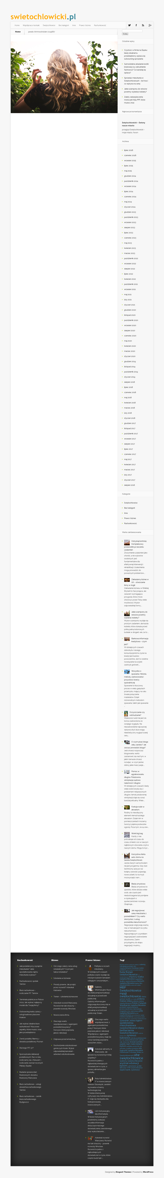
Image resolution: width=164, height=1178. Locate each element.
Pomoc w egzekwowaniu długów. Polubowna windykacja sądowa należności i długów (134, 777)
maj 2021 (128, 294)
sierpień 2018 (129, 382)
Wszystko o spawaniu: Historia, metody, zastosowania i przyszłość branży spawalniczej (135, 677)
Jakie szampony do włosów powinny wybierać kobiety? (135, 615)
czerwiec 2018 (130, 392)
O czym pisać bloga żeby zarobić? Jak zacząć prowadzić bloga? (136, 745)
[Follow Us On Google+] (149, 25)
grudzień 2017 (130, 423)
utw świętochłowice (131, 1056)
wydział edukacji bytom (129, 1064)
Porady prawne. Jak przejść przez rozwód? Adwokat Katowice (65, 987)
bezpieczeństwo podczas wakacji (129, 964)
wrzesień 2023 (130, 222)
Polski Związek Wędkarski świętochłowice (133, 1004)
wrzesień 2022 (130, 264)
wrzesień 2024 (130, 186)
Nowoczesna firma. (61, 1015)
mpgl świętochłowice (130, 995)
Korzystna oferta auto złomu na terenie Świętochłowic (134, 857)
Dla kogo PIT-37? (26, 1048)
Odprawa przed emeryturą (64, 1039)
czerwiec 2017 (130, 454)
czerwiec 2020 (130, 336)
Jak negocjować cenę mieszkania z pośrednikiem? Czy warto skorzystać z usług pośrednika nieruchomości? (135, 916)
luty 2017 (128, 475)
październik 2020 (131, 320)
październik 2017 (131, 434)
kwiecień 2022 (130, 279)
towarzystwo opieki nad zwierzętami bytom (131, 1044)
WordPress (148, 1172)
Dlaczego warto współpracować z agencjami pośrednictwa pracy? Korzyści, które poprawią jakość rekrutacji (65, 1027)
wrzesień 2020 (130, 325)
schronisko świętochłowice (138, 1018)
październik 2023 (131, 217)
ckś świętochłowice (128, 967)
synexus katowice (128, 1036)
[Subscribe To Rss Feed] (143, 25)
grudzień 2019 (130, 361)
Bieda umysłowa (138, 884)
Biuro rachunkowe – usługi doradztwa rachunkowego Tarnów (30, 1087)
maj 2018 (128, 397)
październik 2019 (131, 372)
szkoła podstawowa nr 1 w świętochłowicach (133, 1039)
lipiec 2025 (128, 166)
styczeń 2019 (129, 377)
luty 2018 (128, 413)
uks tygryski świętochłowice (131, 1049)
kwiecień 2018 (130, 403)
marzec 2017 (129, 470)
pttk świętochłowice (131, 1012)
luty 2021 (128, 300)
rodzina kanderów (126, 1017)
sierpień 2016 (129, 485)
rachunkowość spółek (138, 1015)
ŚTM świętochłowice (134, 1068)
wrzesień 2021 (130, 289)
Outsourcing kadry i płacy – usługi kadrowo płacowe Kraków (30, 1015)
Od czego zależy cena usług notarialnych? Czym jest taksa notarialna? (65, 969)
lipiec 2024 (128, 191)
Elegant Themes (123, 1172)
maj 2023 (128, 243)
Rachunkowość (100, 25)
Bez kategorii (64, 25)
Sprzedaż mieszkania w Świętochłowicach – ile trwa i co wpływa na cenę (136, 81)
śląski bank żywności (130, 1069)
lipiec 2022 (128, 274)
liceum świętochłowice (132, 982)
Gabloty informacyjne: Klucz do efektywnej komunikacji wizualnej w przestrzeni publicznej (99, 993)
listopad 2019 (129, 367)
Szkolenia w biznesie (62, 978)
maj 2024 (128, 202)
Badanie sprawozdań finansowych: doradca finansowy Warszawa (28, 1075)
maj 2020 (128, 341)
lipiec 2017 (128, 449)
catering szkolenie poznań (132, 965)
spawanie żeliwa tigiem (131, 1020)
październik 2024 (131, 181)
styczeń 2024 (129, 207)
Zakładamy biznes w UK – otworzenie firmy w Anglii (136, 582)
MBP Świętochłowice (130, 989)
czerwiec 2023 (130, 238)
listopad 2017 (129, 428)
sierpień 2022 (129, 269)
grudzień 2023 (130, 212)
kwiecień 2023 (130, 248)
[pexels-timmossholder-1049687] (64, 112)
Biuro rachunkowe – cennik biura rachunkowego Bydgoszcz (30, 1099)
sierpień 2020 (129, 330)
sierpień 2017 (129, 444)
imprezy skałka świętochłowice (132, 978)
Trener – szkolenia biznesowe (66, 997)
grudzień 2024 (130, 176)
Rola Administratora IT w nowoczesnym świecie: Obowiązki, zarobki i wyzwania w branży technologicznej (99, 1084)
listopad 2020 (130, 315)
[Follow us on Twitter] (129, 25)
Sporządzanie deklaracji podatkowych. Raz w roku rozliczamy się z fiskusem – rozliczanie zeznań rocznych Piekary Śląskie (31, 1060)
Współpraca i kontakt (31, 25)
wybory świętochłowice (131, 1061)
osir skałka (134, 999)
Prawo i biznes (85, 25)
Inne (74, 25)
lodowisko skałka (136, 985)
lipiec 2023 (128, 233)
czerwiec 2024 (130, 197)
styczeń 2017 (129, 480)
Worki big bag (137, 833)
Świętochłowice (49, 25)
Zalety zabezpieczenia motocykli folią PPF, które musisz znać (134, 100)
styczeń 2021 (129, 305)
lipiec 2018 (128, 387)
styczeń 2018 (129, 418)
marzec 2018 (129, 408)
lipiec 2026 (128, 150)
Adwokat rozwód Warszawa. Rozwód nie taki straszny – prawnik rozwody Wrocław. (65, 1006)
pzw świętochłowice (129, 1014)
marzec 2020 (129, 351)
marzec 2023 (129, 253)
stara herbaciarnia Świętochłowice (132, 1030)
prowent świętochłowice (129, 1007)
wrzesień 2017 (130, 439)
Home (17, 25)
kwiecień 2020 (130, 346)
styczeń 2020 (129, 356)
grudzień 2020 (130, 310)
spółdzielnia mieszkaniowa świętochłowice (129, 1025)
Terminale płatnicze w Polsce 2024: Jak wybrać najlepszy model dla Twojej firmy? (31, 1002)
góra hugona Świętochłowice (134, 970)
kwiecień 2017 (130, 464)
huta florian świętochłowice (129, 973)
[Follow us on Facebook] (136, 25)
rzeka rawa (127, 1018)
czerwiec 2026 (130, 155)
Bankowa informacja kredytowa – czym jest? (136, 641)
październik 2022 (131, 258)
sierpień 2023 (129, 227)
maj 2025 (128, 171)
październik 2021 (131, 284)
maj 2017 (128, 459)
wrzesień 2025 (130, 160)
